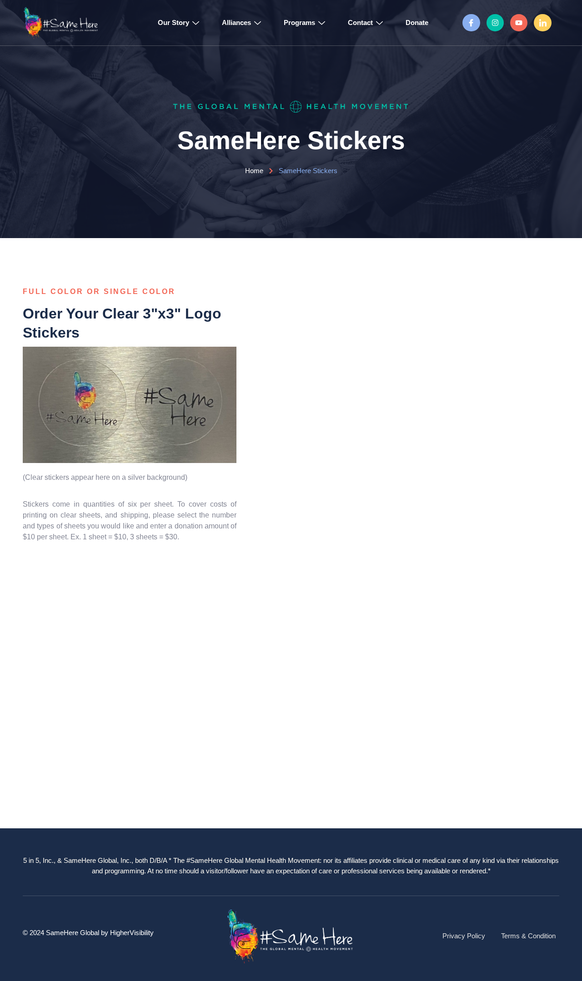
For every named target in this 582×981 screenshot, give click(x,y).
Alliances (236, 22)
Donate (417, 22)
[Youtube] (518, 22)
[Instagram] (495, 22)
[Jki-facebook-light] (471, 22)
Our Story (173, 22)
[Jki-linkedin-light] (542, 22)
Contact (360, 22)
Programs (299, 22)
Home (254, 170)
